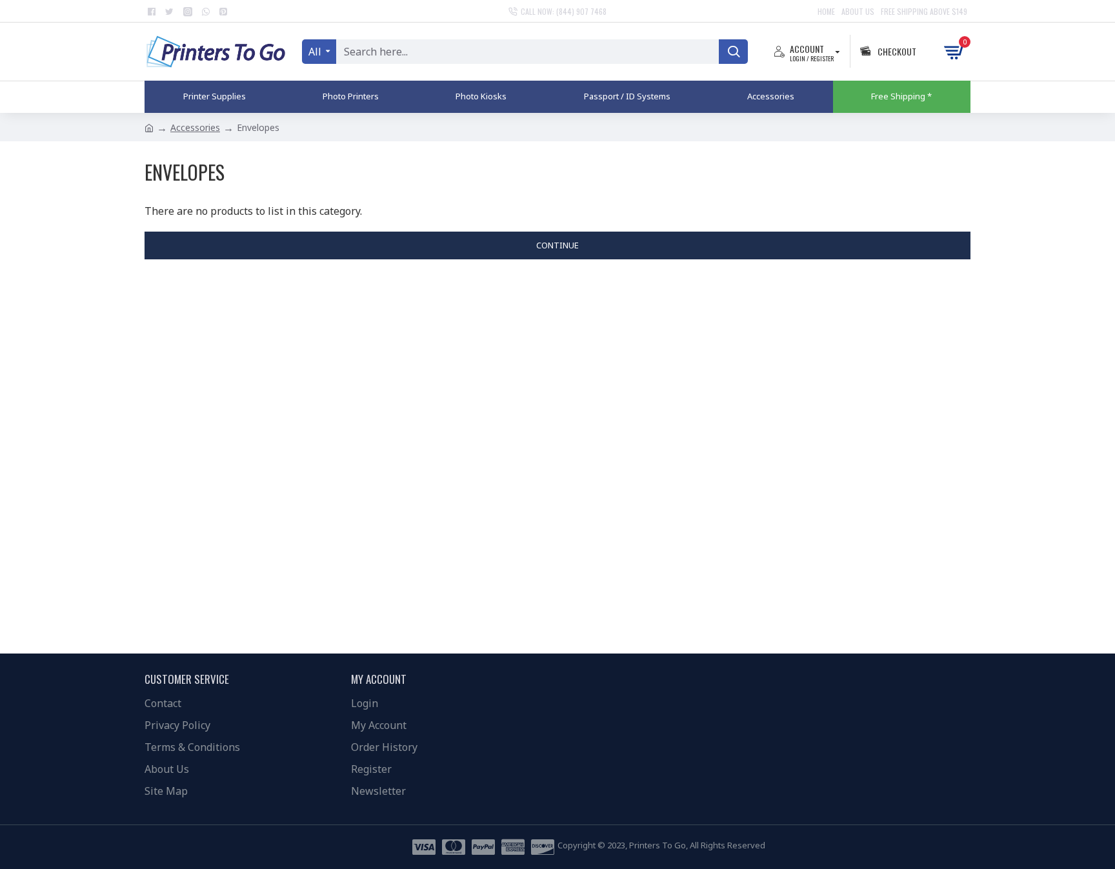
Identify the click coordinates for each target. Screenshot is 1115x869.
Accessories (195, 127)
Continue (557, 245)
